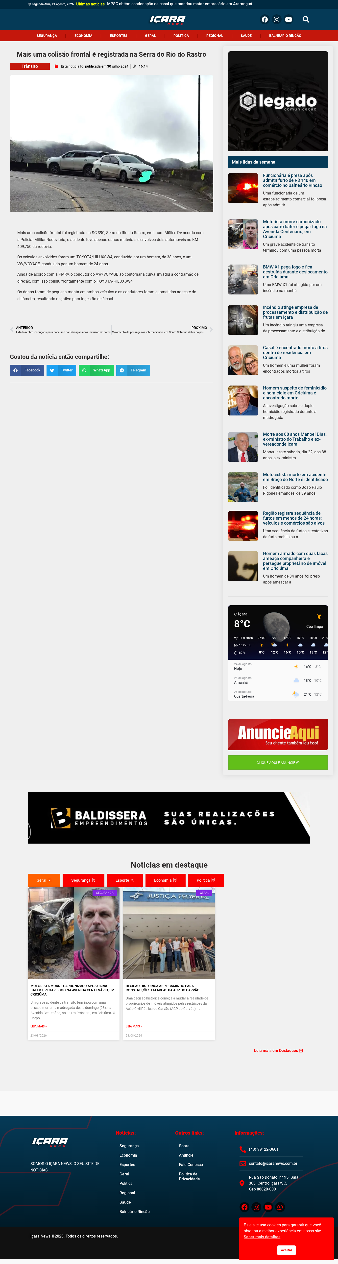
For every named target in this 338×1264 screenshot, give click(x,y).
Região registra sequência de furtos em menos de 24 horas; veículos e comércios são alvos (294, 518)
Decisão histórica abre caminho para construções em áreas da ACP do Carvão (162, 988)
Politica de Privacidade (189, 1176)
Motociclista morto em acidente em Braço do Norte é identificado (295, 477)
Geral (150, 36)
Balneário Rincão (285, 36)
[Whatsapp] (280, 1207)
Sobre (184, 1145)
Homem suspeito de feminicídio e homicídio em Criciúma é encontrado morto (295, 392)
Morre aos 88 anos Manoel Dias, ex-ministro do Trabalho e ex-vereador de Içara (295, 439)
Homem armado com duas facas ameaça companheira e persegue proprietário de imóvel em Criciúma (295, 561)
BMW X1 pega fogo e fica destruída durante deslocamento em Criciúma (295, 271)
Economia (83, 36)
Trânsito (30, 66)
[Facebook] (265, 19)
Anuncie (186, 1155)
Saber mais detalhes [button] (262, 1237)
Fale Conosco (191, 1164)
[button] (306, 19)
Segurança (47, 36)
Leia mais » (38, 1026)
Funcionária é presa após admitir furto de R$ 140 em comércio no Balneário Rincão (292, 180)
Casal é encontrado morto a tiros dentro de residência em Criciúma (295, 352)
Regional (214, 36)
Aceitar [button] (286, 1250)
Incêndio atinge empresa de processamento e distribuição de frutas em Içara (295, 312)
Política (181, 36)
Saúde (246, 36)
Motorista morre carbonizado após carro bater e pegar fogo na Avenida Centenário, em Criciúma (295, 229)
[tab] (44, 880)
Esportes (118, 36)
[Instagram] (277, 19)
